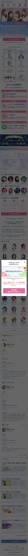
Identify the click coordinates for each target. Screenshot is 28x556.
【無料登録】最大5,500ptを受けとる (14, 291)
